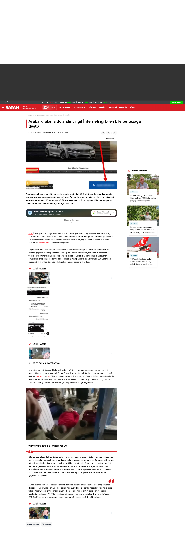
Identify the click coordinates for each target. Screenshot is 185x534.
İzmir (30, 234)
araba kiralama (33, 524)
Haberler (31, 115)
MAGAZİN (123, 107)
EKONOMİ (113, 107)
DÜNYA (132, 107)
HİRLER (49, 107)
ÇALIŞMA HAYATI (79, 107)
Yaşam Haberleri (42, 115)
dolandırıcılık (31, 203)
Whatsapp (47, 524)
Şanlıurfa (40, 376)
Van (49, 376)
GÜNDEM (92, 107)
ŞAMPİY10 (103, 107)
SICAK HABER (64, 107)
